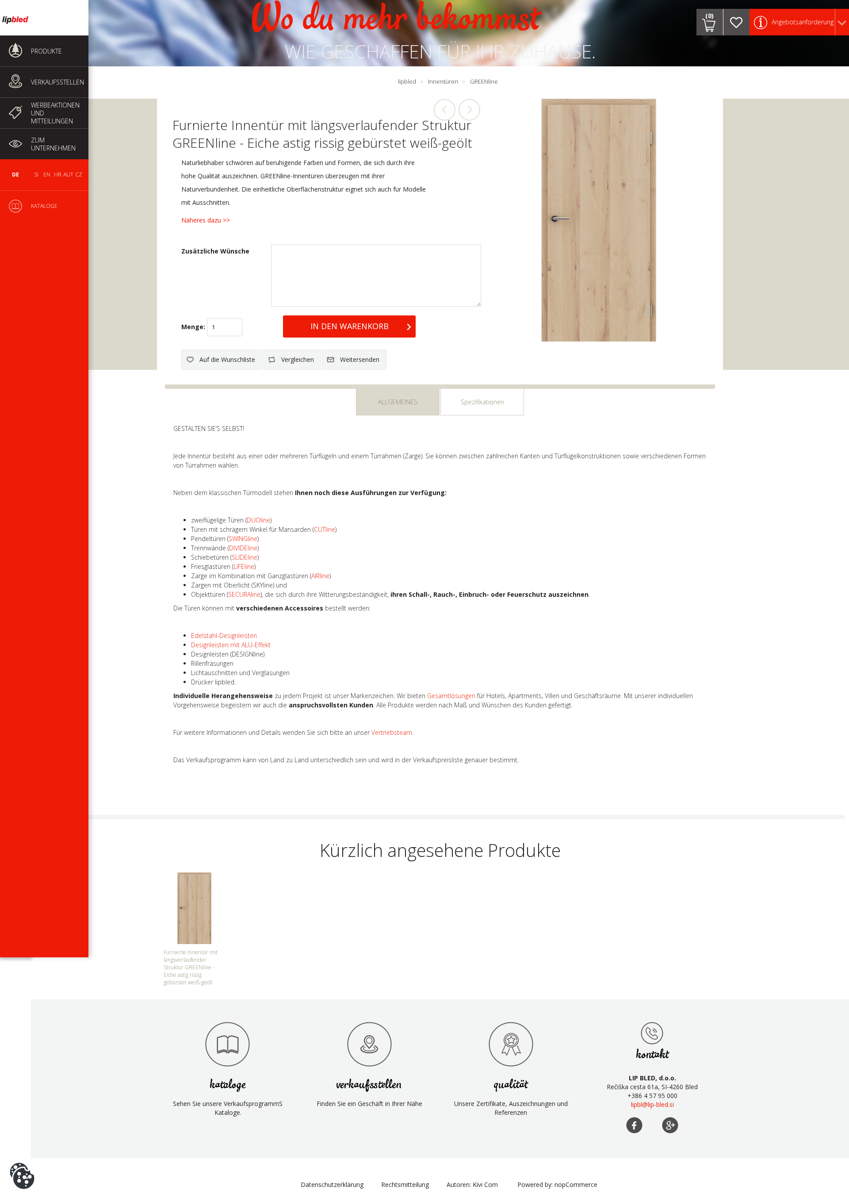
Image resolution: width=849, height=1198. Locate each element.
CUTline (324, 529)
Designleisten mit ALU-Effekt (231, 645)
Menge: (193, 327)
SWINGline (243, 538)
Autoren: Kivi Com (472, 1184)
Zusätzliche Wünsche (215, 251)
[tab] (398, 402)
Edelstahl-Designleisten (224, 635)
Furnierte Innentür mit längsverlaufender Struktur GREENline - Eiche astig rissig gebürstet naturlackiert (469, 110)
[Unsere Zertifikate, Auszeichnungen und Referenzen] (510, 1044)
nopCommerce (576, 1184)
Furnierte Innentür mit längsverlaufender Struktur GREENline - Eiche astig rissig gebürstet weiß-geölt (191, 967)
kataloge (228, 1085)
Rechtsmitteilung (405, 1184)
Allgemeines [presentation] (397, 402)
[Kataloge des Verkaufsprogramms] (227, 1044)
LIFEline (243, 566)
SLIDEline (244, 557)
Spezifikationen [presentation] (482, 402)
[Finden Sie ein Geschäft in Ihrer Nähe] (369, 1044)
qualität (511, 1085)
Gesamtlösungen (451, 695)
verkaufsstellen (369, 1085)
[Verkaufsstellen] (652, 1032)
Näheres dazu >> (205, 220)
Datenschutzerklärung (332, 1184)
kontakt (652, 1055)
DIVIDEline (243, 548)
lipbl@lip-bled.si (652, 1104)
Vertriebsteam (391, 732)
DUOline (258, 520)
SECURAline (244, 594)
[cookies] (22, 1162)
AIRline (320, 576)
